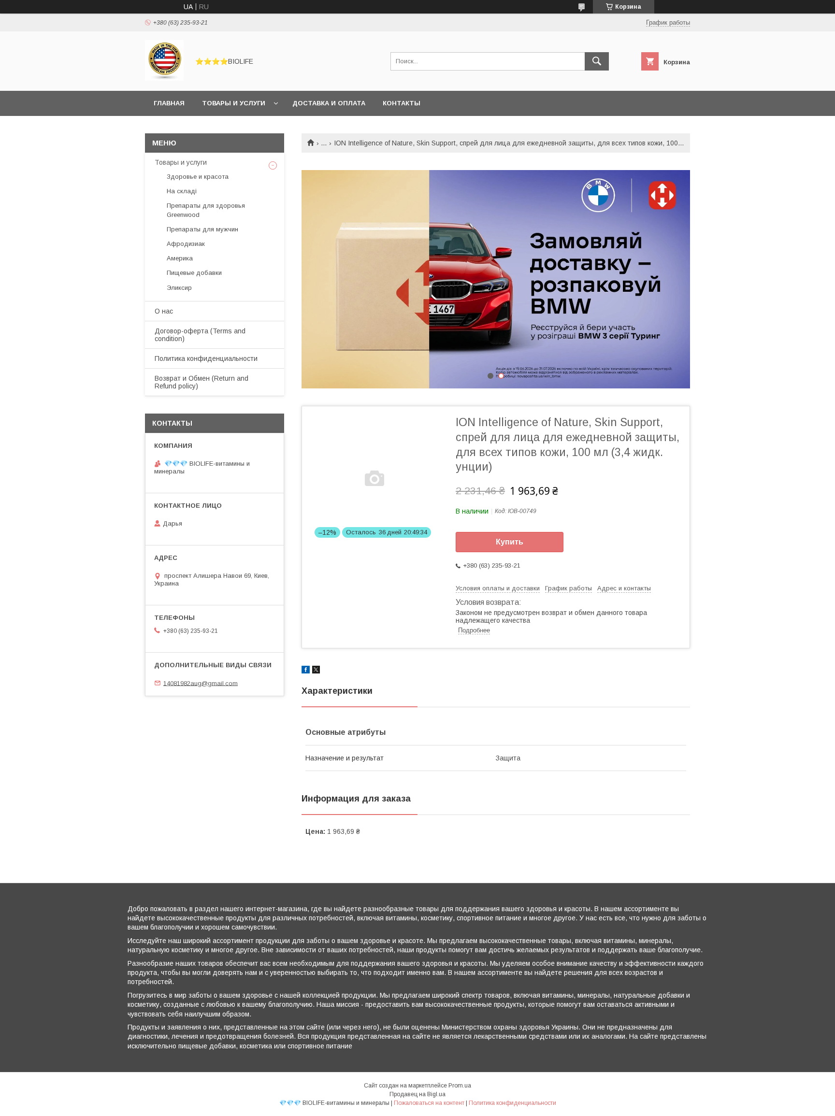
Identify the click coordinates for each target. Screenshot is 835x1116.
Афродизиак (186, 243)
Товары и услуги (233, 103)
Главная (169, 103)
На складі (182, 191)
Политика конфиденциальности (206, 358)
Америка (180, 258)
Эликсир (179, 287)
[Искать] (597, 61)
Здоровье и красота (198, 176)
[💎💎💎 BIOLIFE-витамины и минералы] (164, 78)
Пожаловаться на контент (429, 1103)
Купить (509, 542)
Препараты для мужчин (202, 229)
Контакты (401, 103)
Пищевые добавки (194, 272)
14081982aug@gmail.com (200, 683)
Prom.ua (459, 1085)
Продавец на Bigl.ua (417, 1094)
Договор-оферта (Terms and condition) (200, 335)
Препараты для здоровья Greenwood (206, 210)
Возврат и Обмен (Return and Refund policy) (201, 382)
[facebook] (306, 671)
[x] (316, 671)
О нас (164, 311)
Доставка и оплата (328, 103)
